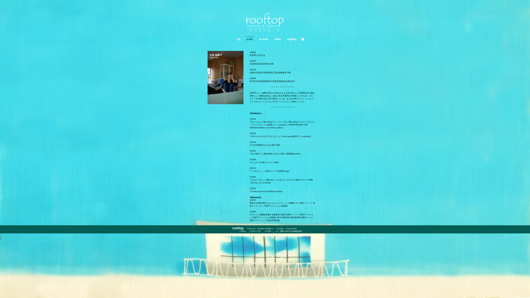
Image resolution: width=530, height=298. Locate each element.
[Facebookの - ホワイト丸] (302, 39)
